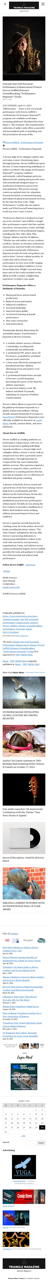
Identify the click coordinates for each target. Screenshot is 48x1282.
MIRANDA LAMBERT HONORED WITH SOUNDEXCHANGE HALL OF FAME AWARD (24, 906)
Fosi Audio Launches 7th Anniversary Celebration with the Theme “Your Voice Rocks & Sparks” (23, 812)
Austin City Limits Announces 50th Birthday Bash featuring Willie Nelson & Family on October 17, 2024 (23, 764)
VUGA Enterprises (19, 1181)
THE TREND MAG (23, 654)
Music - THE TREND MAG (15, 661)
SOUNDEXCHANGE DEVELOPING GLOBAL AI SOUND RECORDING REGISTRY (21, 715)
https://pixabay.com (22, 636)
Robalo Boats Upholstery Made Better (21, 1006)
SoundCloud (8, 417)
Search (6, 1142)
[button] (23, 142)
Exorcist (5, 1227)
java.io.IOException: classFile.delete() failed (23, 859)
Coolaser (14, 933)
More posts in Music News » (35, 672)
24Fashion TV (8, 1249)
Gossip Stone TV (9, 1206)
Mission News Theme (16, 1278)
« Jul (23, 1135)
